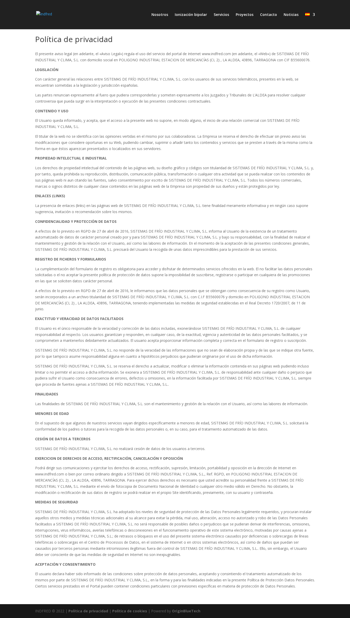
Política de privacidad (88, 611)
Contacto (268, 15)
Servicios (221, 15)
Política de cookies (129, 611)
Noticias (291, 15)
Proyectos (244, 15)
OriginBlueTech (186, 611)
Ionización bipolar (191, 15)
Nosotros (159, 15)
